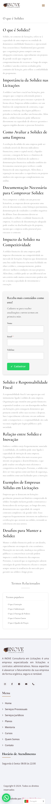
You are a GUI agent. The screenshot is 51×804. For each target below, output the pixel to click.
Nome (9, 323)
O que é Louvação (15, 604)
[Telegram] (19, 684)
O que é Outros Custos (17, 618)
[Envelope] (26, 684)
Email (10, 337)
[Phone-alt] (33, 684)
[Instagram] (5, 684)
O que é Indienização (16, 609)
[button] (43, 5)
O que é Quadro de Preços (18, 623)
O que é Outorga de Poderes (19, 613)
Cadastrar (18, 366)
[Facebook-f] (12, 684)
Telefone (10, 350)
